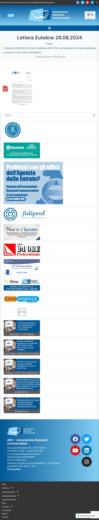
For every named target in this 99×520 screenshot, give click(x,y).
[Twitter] (83, 2)
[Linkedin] (92, 2)
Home (4, 484)
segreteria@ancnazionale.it (44, 2)
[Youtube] (87, 2)
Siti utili (4, 514)
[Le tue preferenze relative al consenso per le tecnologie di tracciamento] (86, 515)
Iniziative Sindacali (9, 496)
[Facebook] (78, 2)
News (4, 503)
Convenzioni (6, 510)
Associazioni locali (9, 500)
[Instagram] (97, 2)
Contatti (5, 517)
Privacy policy (14, 469)
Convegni (5, 507)
